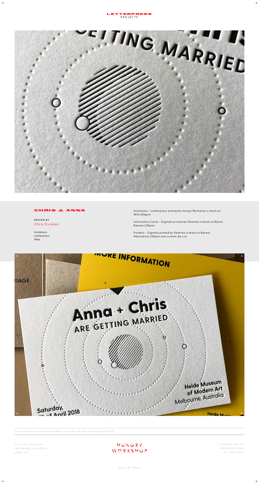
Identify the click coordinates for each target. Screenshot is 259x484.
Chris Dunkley (46, 224)
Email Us (21, 452)
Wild (37, 239)
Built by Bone (129, 467)
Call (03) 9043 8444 (29, 444)
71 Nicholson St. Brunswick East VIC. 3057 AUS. (231, 448)
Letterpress (41, 235)
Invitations (40, 232)
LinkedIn (40, 448)
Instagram (23, 448)
